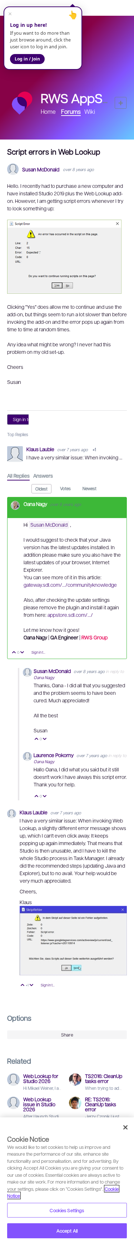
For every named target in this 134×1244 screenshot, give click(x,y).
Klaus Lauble (40, 449)
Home (48, 111)
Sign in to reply (27, 419)
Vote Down (22, 653)
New (120, 103)
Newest (89, 488)
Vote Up (14, 653)
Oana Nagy (36, 504)
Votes (65, 488)
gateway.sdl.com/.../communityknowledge (70, 584)
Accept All (67, 1231)
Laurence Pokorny (54, 755)
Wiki (89, 111)
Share (67, 1035)
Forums (71, 111)
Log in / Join (27, 59)
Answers (43, 475)
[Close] (125, 1127)
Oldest (41, 489)
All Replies (18, 475)
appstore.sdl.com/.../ (70, 614)
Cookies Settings (67, 1210)
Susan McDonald (40, 169)
